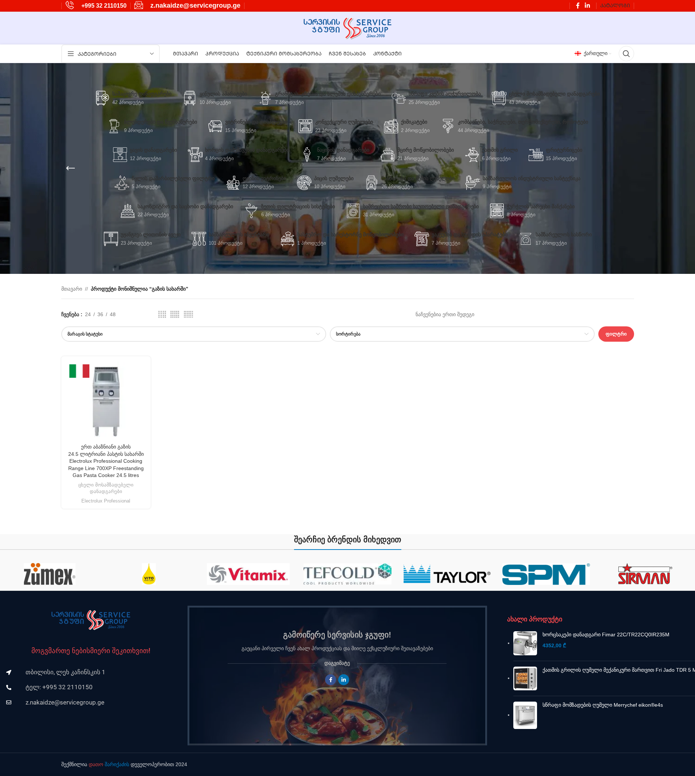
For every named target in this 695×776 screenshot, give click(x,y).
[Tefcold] (336, 574)
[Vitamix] (237, 574)
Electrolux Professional (105, 501)
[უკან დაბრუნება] (70, 168)
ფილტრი (616, 334)
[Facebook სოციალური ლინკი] (578, 5)
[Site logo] (347, 28)
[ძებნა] (626, 53)
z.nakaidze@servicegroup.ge (195, 5)
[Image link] (91, 619)
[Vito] (138, 574)
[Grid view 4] (162, 314)
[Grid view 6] (188, 314)
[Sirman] (634, 574)
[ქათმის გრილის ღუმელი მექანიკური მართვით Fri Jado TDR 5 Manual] (525, 678)
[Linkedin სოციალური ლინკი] (587, 5)
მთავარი (71, 289)
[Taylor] (435, 574)
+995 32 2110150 (104, 6)
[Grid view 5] (174, 314)
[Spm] (534, 574)
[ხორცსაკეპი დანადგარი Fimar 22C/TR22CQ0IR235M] (525, 643)
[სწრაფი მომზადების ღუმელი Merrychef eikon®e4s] (525, 715)
